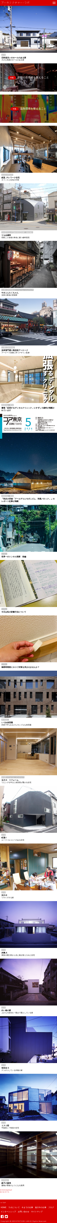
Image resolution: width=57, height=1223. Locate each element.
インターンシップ (8, 1212)
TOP (4, 1203)
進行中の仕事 (40, 1207)
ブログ (51, 1207)
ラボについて (14, 1207)
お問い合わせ (23, 1212)
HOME (3, 1207)
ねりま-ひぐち (4, 1192)
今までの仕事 (27, 1207)
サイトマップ (37, 1212)
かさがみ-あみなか (6, 1190)
